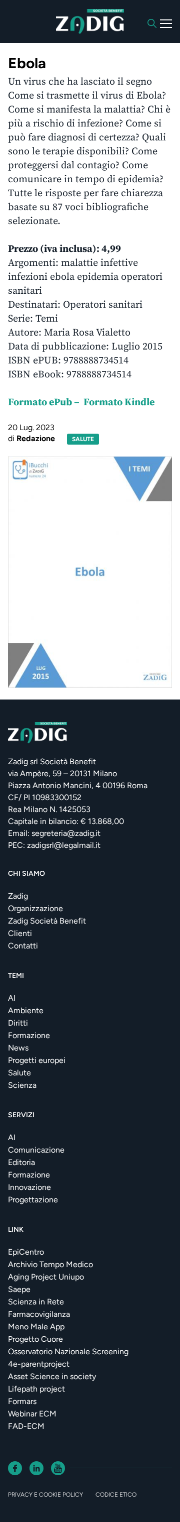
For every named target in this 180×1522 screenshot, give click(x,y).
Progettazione (33, 1199)
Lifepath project (36, 1389)
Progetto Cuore (35, 1339)
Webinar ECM (32, 1413)
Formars (22, 1401)
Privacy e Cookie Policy (45, 1494)
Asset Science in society (52, 1376)
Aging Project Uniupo (46, 1277)
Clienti (20, 933)
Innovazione (29, 1187)
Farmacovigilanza (39, 1314)
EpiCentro (26, 1252)
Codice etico (116, 1494)
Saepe (19, 1289)
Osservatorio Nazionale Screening (68, 1351)
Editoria (21, 1162)
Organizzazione (35, 908)
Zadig (18, 896)
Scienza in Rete (36, 1301)
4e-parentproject (39, 1364)
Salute (19, 1072)
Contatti (23, 945)
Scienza (22, 1085)
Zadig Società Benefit (47, 921)
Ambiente (26, 1010)
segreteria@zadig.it (66, 833)
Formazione (29, 1035)
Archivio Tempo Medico (50, 1264)
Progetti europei (37, 1060)
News (18, 1048)
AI (12, 998)
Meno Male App (36, 1326)
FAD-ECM (26, 1426)
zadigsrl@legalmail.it (63, 845)
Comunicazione (36, 1150)
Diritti (18, 1023)
